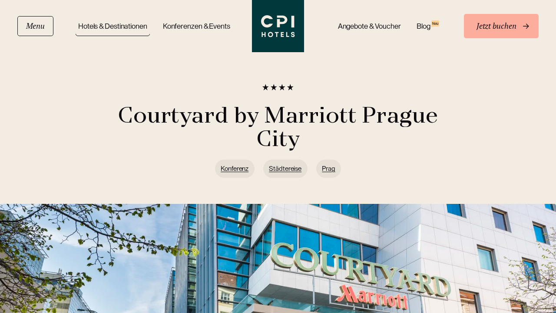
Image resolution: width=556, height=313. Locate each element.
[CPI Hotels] (278, 26)
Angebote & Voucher (369, 26)
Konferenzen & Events (196, 26)
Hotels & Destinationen (112, 26)
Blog (427, 26)
